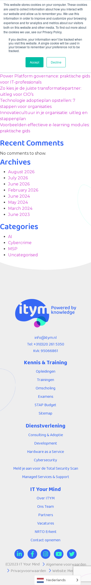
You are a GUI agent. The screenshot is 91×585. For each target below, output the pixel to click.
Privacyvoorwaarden (28, 571)
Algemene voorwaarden (66, 564)
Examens (45, 396)
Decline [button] (56, 62)
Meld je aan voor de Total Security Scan (45, 468)
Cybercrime (20, 242)
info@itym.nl (46, 337)
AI (10, 236)
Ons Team (45, 506)
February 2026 (23, 190)
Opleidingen (45, 371)
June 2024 (19, 196)
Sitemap (45, 413)
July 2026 (18, 178)
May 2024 (18, 202)
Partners (45, 515)
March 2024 (20, 208)
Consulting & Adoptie (45, 435)
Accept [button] (34, 62)
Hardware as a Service (45, 451)
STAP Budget (45, 405)
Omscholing (45, 388)
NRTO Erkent (46, 531)
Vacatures (45, 523)
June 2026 (19, 184)
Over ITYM (46, 498)
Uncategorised (23, 254)
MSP (12, 248)
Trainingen (45, 380)
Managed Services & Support (45, 477)
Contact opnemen (45, 540)
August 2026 (21, 171)
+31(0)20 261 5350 (49, 344)
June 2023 (19, 214)
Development (45, 443)
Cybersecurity (45, 460)
